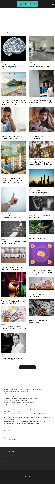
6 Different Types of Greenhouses (12, 393)
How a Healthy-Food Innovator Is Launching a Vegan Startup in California (21, 398)
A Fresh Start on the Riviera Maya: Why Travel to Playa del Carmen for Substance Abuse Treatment (13, 102)
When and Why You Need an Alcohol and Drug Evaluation (13, 302)
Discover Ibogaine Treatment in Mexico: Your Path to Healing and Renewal (40, 164)
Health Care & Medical (37, 159)
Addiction (3, 62)
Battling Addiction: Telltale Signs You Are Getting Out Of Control (40, 295)
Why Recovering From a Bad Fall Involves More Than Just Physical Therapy (22, 423)
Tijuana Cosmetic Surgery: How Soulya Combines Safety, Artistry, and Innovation (23, 389)
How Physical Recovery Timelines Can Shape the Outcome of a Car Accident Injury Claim (24, 421)
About (5, 437)
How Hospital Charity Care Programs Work (14, 396)
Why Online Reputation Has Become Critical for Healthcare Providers (20, 411)
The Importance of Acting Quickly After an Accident (16, 391)
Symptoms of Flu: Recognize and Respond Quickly (40, 137)
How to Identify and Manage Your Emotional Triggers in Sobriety (13, 358)
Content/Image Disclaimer (10, 439)
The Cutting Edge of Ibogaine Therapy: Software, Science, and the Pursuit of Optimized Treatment (12, 181)
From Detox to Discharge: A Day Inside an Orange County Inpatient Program (41, 102)
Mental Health (9, 213)
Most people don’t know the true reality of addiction (40, 216)
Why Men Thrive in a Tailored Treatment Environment (11, 137)
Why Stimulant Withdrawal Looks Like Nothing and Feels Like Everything (13, 66)
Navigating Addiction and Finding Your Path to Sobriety (13, 242)
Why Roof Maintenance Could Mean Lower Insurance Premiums (19, 402)
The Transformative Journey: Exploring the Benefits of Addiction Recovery (13, 328)
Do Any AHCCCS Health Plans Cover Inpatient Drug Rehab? (39, 192)
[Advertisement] (27, 19)
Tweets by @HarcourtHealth (7, 451)
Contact (5, 432)
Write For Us (7, 430)
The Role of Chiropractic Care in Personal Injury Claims (17, 407)
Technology (8, 175)
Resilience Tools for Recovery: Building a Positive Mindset (11, 217)
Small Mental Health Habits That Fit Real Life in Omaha (17, 404)
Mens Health (8, 133)
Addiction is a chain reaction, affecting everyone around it (11, 268)
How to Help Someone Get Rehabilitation (38, 321)
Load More (27, 367)
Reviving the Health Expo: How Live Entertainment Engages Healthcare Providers (23, 409)
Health (7, 98)
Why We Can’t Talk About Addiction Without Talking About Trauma (41, 66)
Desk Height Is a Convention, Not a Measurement (15, 400)
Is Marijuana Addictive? (37, 238)
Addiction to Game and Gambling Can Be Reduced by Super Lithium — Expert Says (41, 272)
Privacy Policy (7, 435)
